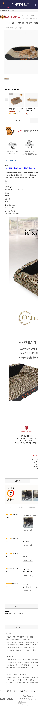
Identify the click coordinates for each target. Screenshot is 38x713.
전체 (10, 507)
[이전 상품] (6, 99)
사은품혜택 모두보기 (11, 160)
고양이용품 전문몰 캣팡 (10, 17)
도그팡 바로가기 (10, 10)
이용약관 (15, 691)
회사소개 (2, 691)
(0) (32, 115)
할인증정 (32, 15)
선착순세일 (25, 15)
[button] (19, 496)
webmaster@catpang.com (28, 701)
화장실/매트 (29, 23)
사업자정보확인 (22, 703)
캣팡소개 (9, 691)
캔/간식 (14, 23)
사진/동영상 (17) (32, 507)
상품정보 (17, 120)
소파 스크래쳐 (18, 28)
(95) (16, 113)
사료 (8, 23)
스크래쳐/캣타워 (9, 28)
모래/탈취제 (21, 23)
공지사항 (33, 691)
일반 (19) (21, 507)
